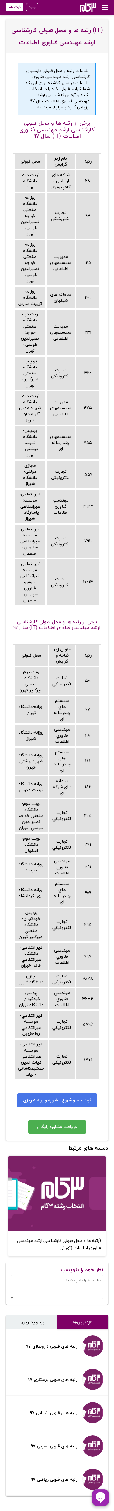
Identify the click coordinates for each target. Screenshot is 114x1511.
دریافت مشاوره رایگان (57, 1127)
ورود (32, 7)
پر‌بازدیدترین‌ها (31, 1322)
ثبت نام (15, 7)
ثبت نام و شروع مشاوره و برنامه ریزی (57, 1100)
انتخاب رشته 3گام (80, 7)
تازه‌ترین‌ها (83, 1322)
